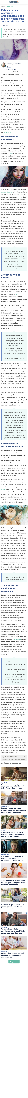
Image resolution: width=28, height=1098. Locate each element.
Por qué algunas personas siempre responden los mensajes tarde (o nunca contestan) (13, 810)
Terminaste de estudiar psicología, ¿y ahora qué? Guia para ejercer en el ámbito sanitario (13, 931)
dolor (11, 153)
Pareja (3, 830)
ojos (16, 294)
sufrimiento (7, 132)
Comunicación (5, 806)
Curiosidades (5, 854)
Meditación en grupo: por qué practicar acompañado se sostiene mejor (12, 955)
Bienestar (3, 6)
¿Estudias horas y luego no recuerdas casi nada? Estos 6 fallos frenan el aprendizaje (12, 786)
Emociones (10, 6)
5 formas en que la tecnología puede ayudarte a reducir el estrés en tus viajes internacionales (12, 907)
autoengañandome (7, 192)
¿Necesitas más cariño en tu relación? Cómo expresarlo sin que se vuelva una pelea (12, 834)
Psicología (4, 782)
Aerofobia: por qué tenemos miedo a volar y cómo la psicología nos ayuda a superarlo (14, 858)
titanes (3, 489)
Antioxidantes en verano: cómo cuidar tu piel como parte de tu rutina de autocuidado (13, 883)
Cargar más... (14, 962)
